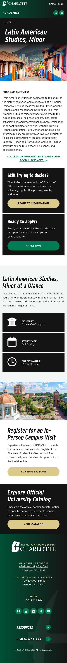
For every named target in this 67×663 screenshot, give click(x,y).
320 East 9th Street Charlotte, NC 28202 (33, 582)
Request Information (33, 203)
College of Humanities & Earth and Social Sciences (33, 158)
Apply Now (33, 245)
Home (8, 22)
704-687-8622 (33, 599)
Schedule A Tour (33, 471)
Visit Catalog (33, 524)
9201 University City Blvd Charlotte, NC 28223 (33, 568)
